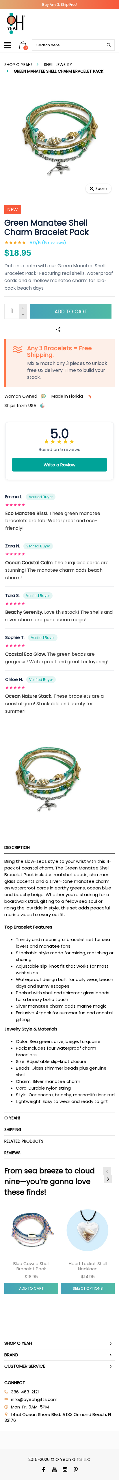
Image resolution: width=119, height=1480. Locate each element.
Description (17, 847)
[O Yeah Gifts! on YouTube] (54, 1470)
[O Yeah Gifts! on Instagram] (65, 1470)
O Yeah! (12, 1118)
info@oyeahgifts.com (34, 1399)
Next (108, 1179)
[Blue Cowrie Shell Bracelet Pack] (31, 1231)
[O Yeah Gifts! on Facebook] (43, 1470)
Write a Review (59, 465)
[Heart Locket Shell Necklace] (88, 1231)
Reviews (12, 1153)
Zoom (101, 188)
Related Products (23, 1141)
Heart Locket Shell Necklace (88, 1266)
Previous (107, 1171)
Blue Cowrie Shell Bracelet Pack (31, 1266)
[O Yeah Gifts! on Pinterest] (75, 1470)
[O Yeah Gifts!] (15, 23)
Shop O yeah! (18, 64)
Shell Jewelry (58, 64)
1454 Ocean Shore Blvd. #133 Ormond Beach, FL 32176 (58, 1417)
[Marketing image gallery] (59, 779)
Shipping (12, 1129)
